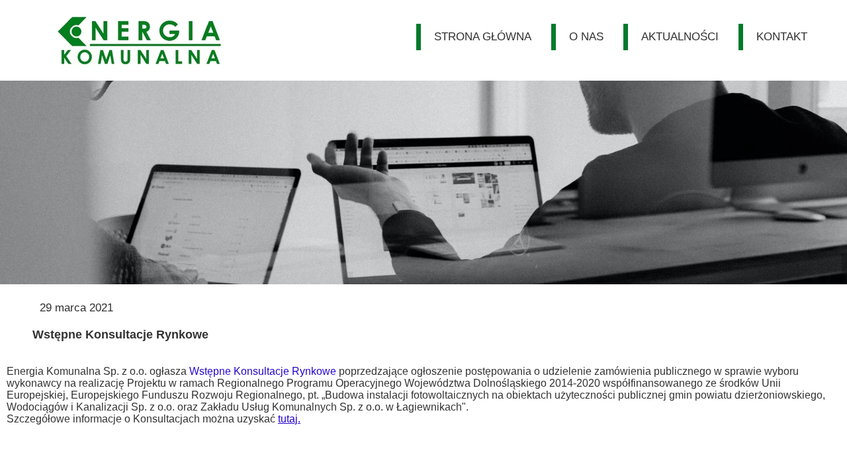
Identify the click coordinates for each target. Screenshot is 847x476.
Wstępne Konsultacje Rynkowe (262, 371)
